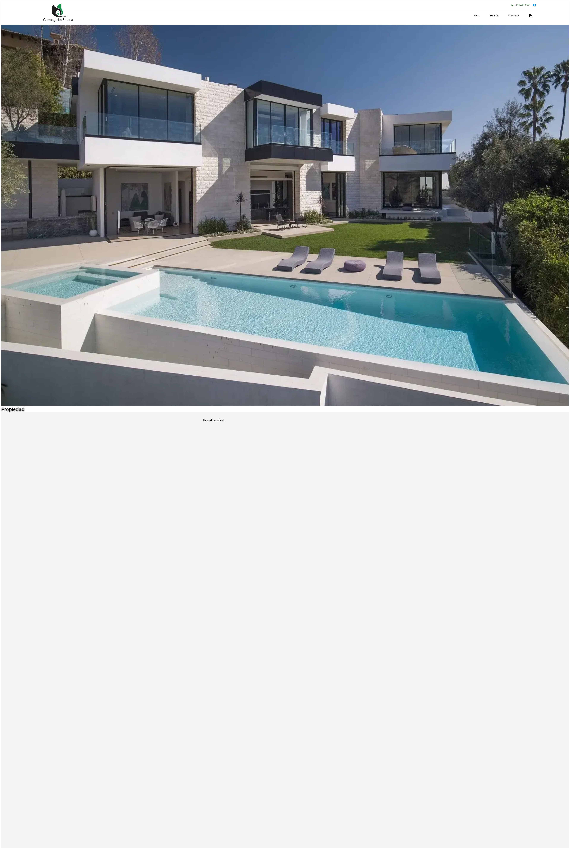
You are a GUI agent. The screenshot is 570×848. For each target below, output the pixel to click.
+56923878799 (522, 5)
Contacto (513, 15)
